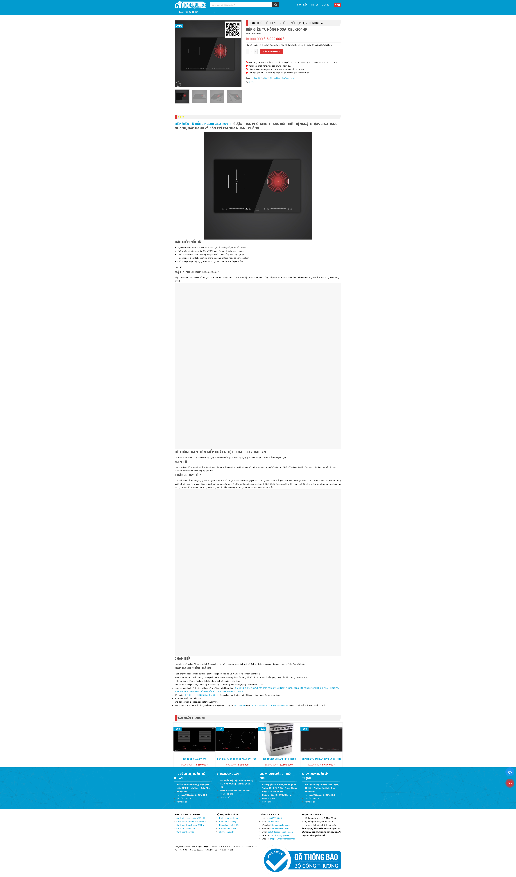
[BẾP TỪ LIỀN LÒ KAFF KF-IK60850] (279, 594)
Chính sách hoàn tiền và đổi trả (190, 679)
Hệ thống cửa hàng (227, 675)
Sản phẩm (302, 4)
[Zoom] (178, 84)
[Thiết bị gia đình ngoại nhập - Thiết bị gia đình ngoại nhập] (190, 5)
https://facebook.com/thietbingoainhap (269, 559)
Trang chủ (255, 22)
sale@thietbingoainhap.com (280, 686)
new (292, 78)
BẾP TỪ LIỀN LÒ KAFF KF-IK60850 (279, 613)
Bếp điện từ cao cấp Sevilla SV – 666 (321, 613)
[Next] (236, 53)
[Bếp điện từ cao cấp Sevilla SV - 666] (321, 593)
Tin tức (314, 4)
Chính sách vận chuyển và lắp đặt (191, 672)
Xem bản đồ (182, 655)
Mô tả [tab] (181, 117)
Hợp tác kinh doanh (227, 682)
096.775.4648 (240, 559)
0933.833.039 (192, 649)
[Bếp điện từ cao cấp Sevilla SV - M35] (237, 593)
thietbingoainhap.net (279, 682)
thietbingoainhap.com (280, 679)
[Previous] (179, 53)
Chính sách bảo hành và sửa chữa (191, 675)
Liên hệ (325, 4)
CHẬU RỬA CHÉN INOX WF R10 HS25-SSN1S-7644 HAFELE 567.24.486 (266, 542)
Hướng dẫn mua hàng (228, 672)
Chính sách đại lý (226, 686)
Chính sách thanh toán (186, 682)
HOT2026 (252, 82)
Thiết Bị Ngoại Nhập (281, 689)
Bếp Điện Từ (272, 22)
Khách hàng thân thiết (229, 679)
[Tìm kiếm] (275, 4)
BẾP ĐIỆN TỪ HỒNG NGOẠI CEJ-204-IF (204, 123)
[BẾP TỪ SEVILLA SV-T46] (194, 593)
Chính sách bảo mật (185, 686)
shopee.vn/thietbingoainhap (282, 692)
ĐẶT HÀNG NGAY (271, 51)
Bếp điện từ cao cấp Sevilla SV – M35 (237, 613)
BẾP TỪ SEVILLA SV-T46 (194, 613)
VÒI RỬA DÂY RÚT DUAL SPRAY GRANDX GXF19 (222, 545)
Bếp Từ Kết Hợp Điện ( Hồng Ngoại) (303, 22)
